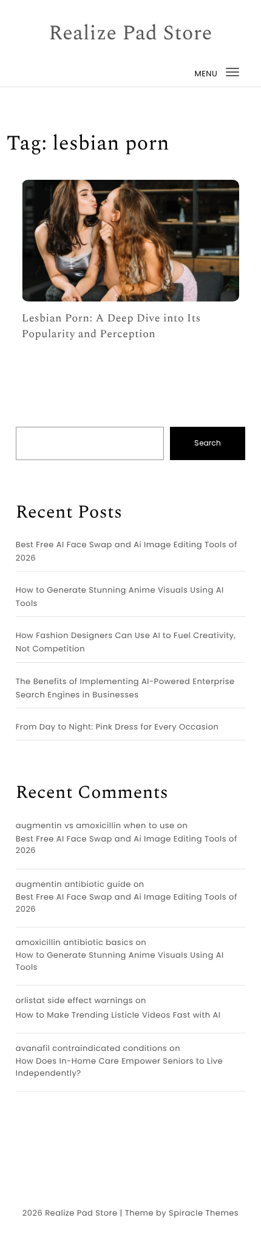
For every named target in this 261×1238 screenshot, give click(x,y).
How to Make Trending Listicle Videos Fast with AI (118, 1015)
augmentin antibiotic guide (73, 884)
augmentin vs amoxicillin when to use (95, 825)
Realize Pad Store (130, 33)
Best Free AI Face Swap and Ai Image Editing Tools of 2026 (126, 551)
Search (207, 443)
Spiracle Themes (204, 1213)
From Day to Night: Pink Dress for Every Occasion (117, 727)
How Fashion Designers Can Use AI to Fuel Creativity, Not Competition (126, 642)
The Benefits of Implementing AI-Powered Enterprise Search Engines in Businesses (125, 688)
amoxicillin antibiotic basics (75, 942)
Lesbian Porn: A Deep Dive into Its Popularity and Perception (111, 326)
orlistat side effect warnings (74, 1000)
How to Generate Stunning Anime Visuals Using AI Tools (120, 596)
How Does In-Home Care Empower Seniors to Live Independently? (119, 1067)
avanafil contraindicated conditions (92, 1048)
